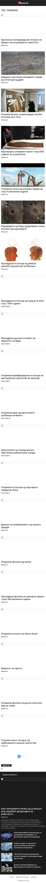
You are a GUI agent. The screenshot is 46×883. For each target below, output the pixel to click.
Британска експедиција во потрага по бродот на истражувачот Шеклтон (21, 41)
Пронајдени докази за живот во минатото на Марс (18, 339)
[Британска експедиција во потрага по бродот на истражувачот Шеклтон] (23, 26)
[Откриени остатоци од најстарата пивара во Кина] (23, 473)
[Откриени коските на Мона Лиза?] (23, 620)
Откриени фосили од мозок (16, 561)
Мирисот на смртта (11, 668)
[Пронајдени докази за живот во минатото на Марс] (23, 324)
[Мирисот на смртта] (23, 654)
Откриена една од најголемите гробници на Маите (18, 414)
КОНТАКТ (34, 877)
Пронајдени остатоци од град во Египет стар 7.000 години (22, 302)
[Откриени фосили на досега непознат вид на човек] (23, 689)
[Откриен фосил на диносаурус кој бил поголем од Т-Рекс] (23, 100)
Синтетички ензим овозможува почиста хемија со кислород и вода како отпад (28, 856)
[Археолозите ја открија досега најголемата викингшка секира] (23, 436)
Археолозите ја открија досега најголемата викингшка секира (18, 451)
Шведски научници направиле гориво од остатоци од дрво (22, 78)
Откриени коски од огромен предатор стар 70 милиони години (22, 190)
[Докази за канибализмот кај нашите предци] (23, 510)
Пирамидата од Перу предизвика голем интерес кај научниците (22, 227)
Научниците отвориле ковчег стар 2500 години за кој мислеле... (22, 153)
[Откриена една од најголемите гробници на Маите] (23, 398)
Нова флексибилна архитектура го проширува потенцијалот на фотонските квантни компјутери (28, 834)
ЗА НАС (11, 877)
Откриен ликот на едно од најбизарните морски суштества (18, 741)
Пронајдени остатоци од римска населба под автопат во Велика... (19, 265)
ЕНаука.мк (4, 45)
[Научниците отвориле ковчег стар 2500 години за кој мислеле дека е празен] (23, 137)
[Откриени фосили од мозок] (23, 548)
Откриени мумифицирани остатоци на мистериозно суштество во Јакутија (22, 377)
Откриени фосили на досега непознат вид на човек (21, 704)
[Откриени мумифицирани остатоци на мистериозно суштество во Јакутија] (23, 361)
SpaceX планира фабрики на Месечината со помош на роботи (27, 866)
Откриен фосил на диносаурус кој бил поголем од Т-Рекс (21, 115)
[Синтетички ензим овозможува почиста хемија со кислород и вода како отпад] (6, 857)
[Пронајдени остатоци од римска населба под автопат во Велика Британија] (23, 249)
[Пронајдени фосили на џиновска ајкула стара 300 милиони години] (23, 582)
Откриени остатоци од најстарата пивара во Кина (19, 488)
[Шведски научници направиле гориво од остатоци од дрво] (23, 63)
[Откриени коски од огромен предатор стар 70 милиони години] (23, 175)
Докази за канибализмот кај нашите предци (21, 526)
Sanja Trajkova (5, 306)
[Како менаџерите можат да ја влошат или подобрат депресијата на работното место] (23, 792)
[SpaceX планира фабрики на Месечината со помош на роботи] (6, 868)
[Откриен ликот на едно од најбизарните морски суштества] (23, 726)
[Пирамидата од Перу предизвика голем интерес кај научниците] (23, 212)
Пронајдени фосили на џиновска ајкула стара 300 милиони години (22, 598)
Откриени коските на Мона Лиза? (19, 633)
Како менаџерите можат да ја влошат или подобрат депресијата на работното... (21, 811)
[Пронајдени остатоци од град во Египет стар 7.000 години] (23, 287)
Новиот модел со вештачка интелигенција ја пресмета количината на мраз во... (25, 845)
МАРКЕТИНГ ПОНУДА (22, 877)
